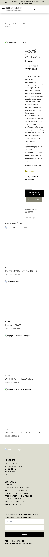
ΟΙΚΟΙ (7, 475)
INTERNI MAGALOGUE (14, 466)
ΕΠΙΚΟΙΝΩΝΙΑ (10, 469)
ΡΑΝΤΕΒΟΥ (34, 200)
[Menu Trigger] (3, 9)
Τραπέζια (19, 24)
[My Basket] (44, 10)
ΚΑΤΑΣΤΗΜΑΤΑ (11, 472)
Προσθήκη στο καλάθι (34, 193)
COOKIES (8, 485)
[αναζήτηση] (37, 10)
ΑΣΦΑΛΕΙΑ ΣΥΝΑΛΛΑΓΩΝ (14, 502)
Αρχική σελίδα (10, 24)
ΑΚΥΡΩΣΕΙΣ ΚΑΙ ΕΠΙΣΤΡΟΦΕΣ (16, 493)
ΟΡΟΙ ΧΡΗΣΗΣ (10, 482)
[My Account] (42, 10)
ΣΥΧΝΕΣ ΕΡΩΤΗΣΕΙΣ (13, 504)
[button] (34, 178)
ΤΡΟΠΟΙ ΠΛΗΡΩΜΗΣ (13, 499)
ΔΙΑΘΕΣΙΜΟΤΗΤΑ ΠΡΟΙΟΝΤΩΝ (17, 487)
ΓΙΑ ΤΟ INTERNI (11, 463)
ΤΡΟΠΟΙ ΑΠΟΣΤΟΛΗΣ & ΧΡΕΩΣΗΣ (18, 496)
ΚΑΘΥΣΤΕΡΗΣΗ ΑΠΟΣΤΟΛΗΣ (16, 490)
